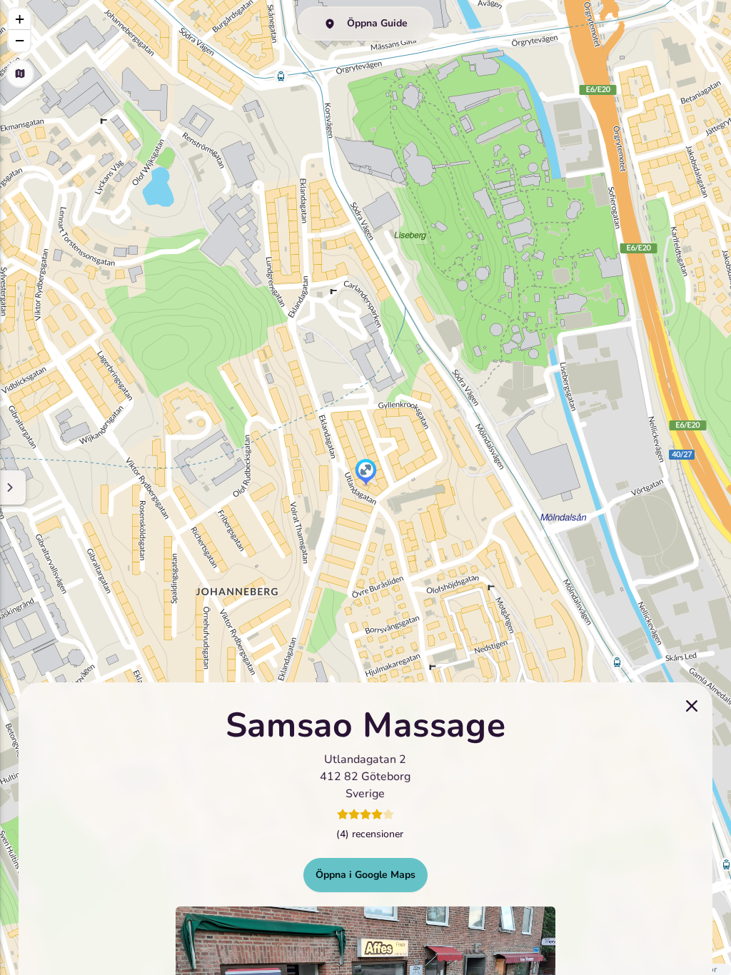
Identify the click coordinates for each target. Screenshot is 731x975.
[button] (366, 473)
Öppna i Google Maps (365, 874)
